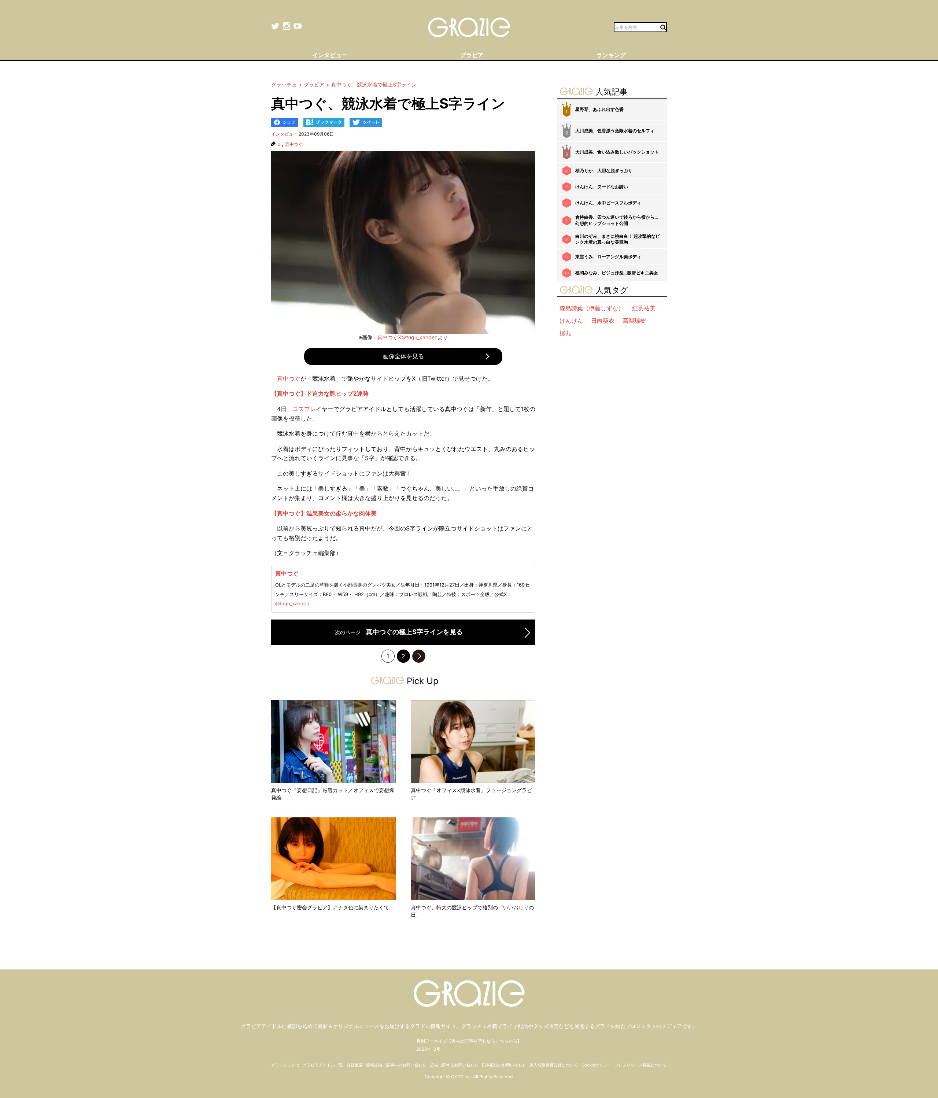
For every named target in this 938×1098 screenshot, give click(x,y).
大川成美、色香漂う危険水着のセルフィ (614, 130)
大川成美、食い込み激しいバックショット (617, 152)
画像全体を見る (403, 356)
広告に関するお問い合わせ (454, 1065)
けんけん (571, 320)
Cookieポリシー (596, 1065)
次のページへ (418, 656)
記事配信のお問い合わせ (504, 1065)
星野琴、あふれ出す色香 (599, 109)
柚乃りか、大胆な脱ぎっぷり (603, 170)
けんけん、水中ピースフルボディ (608, 203)
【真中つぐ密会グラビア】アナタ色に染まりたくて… (332, 907)
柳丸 (565, 333)
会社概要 (355, 1065)
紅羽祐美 (644, 308)
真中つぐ (294, 144)
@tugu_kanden (292, 603)
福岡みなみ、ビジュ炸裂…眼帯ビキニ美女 (616, 273)
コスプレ (304, 409)
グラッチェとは (285, 1065)
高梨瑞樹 (634, 320)
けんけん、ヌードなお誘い (601, 186)
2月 (436, 1049)
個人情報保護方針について (553, 1065)
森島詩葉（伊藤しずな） (592, 308)
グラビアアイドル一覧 (323, 1065)
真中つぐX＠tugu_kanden (407, 337)
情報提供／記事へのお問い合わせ (396, 1065)
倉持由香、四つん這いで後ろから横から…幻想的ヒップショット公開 (616, 220)
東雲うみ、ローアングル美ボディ (608, 256)
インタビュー (284, 134)
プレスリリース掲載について (640, 1065)
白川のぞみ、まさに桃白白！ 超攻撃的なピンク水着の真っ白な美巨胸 (617, 239)
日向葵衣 (602, 320)
